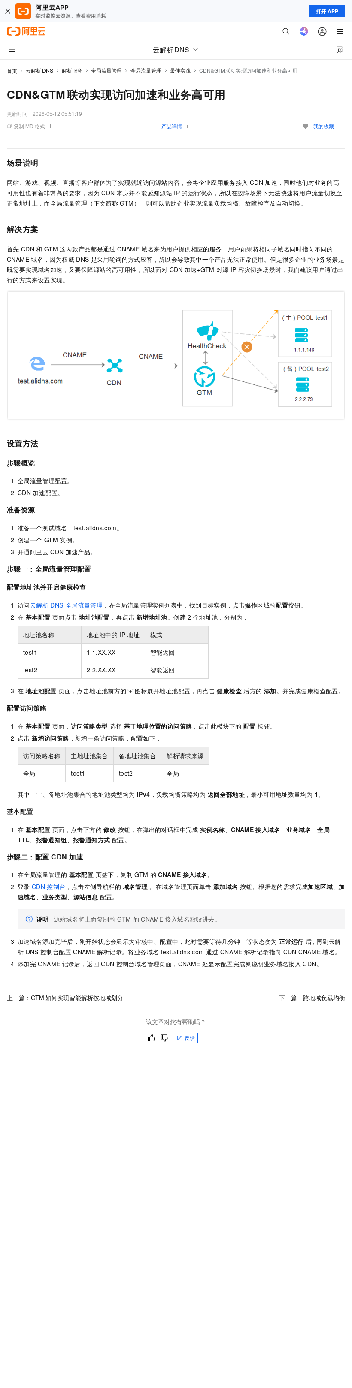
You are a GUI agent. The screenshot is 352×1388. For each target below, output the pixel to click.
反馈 (190, 1037)
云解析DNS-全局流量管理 (66, 605)
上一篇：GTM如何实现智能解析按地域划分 (65, 997)
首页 (12, 70)
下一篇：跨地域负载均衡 (312, 997)
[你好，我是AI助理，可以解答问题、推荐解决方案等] (304, 31)
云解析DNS (39, 70)
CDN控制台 (49, 886)
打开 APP (327, 11)
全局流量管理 (106, 70)
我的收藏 (323, 126)
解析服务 (72, 70)
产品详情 (171, 126)
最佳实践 (180, 70)
